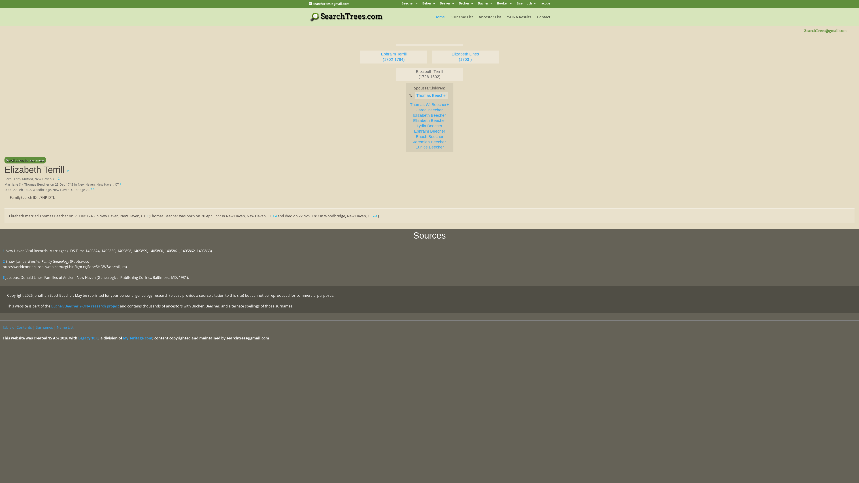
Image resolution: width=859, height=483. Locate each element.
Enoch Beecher (429, 136)
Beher (426, 3)
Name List (65, 327)
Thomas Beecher (431, 95)
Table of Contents (17, 327)
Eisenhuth (524, 3)
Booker (502, 3)
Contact (543, 17)
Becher (464, 3)
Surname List (462, 17)
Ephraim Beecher (429, 131)
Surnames (44, 327)
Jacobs (545, 3)
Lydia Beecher (429, 126)
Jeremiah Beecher (429, 142)
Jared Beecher (430, 110)
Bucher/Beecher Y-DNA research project (85, 306)
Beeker (445, 3)
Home (439, 17)
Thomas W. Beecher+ (429, 104)
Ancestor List (490, 17)
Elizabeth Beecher (429, 115)
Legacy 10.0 (88, 338)
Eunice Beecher (429, 147)
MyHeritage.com (137, 338)
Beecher (408, 3)
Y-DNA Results (519, 17)
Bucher (483, 3)
